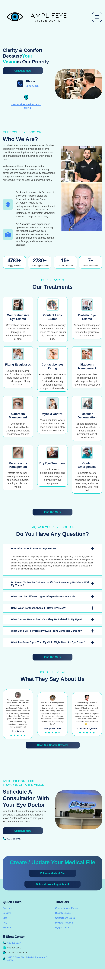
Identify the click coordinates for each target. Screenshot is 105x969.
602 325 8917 (32, 86)
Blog (5, 918)
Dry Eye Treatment (64, 923)
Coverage (7, 908)
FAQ (5, 923)
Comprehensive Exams (66, 908)
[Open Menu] (97, 17)
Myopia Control (62, 928)
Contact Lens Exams (65, 918)
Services (7, 913)
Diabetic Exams (63, 913)
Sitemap (7, 928)
